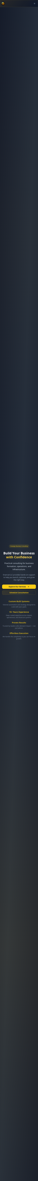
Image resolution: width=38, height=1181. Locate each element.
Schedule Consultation (19, 592)
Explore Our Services (17, 587)
